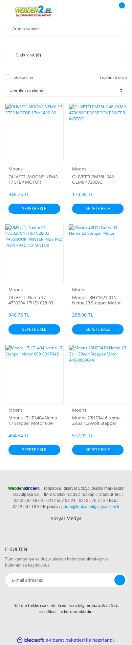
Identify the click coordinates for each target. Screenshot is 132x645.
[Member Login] (103, 12)
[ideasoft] (30, 640)
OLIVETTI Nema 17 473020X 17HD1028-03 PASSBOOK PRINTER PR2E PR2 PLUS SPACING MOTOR (33, 300)
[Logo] (34, 12)
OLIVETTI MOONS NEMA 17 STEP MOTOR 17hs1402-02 (33, 179)
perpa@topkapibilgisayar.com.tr (90, 506)
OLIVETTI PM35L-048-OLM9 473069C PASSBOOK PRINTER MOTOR (93, 179)
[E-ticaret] (65, 640)
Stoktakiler (24, 77)
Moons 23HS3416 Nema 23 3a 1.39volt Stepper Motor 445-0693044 (96, 420)
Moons (15, 169)
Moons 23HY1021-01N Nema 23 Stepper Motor (96, 300)
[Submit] (119, 580)
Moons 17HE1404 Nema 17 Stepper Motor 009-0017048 (32, 420)
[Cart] (121, 12)
